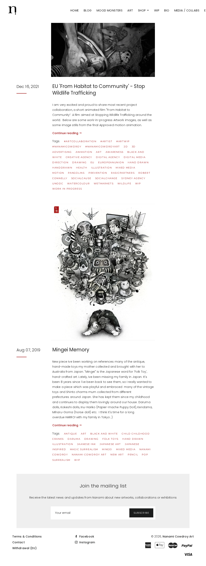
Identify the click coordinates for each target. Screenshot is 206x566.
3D (134, 146)
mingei (107, 449)
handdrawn (62, 167)
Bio (166, 10)
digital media (134, 157)
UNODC (57, 183)
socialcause (81, 178)
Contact (18, 542)
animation (84, 152)
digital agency (108, 157)
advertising (62, 152)
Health (81, 167)
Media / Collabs (186, 10)
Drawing (79, 162)
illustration (101, 167)
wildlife (124, 183)
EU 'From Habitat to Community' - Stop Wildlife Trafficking (98, 89)
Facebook (86, 536)
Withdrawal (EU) (24, 548)
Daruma (74, 439)
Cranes (58, 439)
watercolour (78, 183)
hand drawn (138, 162)
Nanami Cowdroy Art (178, 536)
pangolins (76, 172)
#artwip (123, 141)
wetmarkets (104, 183)
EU (92, 162)
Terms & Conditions (27, 536)
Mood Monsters (110, 10)
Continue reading (65, 133)
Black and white (104, 433)
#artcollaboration (80, 141)
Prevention (98, 172)
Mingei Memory (70, 349)
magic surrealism (84, 449)
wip (138, 183)
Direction (60, 162)
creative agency (79, 157)
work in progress (67, 188)
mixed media (125, 167)
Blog (88, 10)
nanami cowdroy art (89, 454)
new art (117, 454)
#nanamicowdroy (66, 146)
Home (74, 10)
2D (126, 146)
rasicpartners (123, 172)
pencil (133, 454)
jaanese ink (86, 444)
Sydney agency (133, 178)
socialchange (106, 178)
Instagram (86, 542)
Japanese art (110, 444)
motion (58, 172)
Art (130, 10)
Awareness (115, 152)
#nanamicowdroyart (102, 146)
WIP (156, 10)
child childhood (136, 433)
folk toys (110, 439)
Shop (142, 10)
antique (70, 433)
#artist (106, 141)
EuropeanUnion (111, 162)
